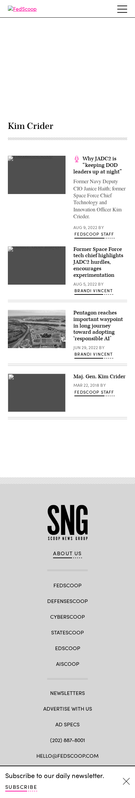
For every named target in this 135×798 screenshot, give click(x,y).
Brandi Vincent (93, 290)
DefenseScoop (67, 600)
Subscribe (21, 786)
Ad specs (67, 724)
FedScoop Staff (94, 234)
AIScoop (67, 663)
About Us (67, 553)
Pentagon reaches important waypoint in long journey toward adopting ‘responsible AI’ (98, 325)
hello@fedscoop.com (67, 755)
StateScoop (67, 632)
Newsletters (67, 692)
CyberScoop (67, 616)
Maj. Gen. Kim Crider (99, 376)
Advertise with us (67, 708)
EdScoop (67, 648)
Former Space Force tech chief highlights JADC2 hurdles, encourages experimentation (98, 262)
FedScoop (67, 585)
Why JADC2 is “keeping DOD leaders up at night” (97, 165)
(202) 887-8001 (67, 739)
